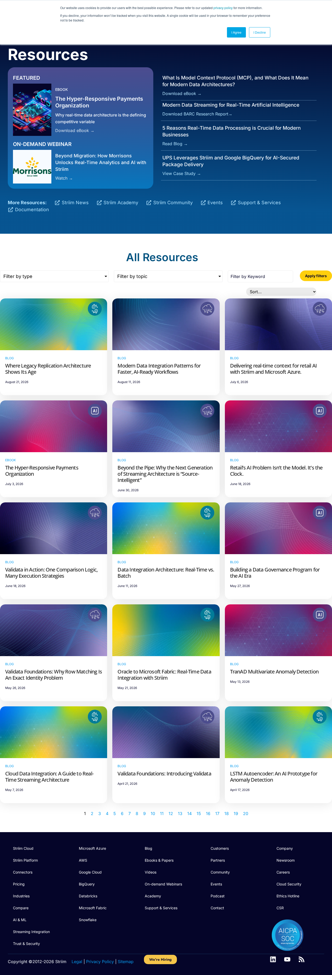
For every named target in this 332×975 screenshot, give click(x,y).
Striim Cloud (23, 848)
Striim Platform (25, 860)
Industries (21, 896)
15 (199, 813)
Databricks (88, 896)
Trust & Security (26, 943)
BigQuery (87, 884)
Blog (148, 848)
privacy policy (223, 7)
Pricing (19, 884)
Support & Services (161, 908)
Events (216, 884)
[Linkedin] (273, 959)
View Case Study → (181, 173)
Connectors (22, 872)
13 (180, 813)
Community (220, 872)
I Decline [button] (259, 32)
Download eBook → (74, 130)
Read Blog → (175, 143)
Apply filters (316, 276)
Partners (218, 860)
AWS (83, 860)
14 (189, 813)
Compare (21, 908)
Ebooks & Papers (159, 860)
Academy (153, 896)
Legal (77, 961)
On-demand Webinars (163, 884)
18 (226, 813)
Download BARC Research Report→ (197, 113)
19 (236, 813)
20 (245, 813)
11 (162, 813)
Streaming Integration (31, 931)
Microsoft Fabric (93, 908)
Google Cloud (90, 872)
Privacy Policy (100, 961)
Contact (217, 908)
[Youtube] (287, 959)
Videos (150, 872)
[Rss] (301, 959)
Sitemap (126, 961)
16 (208, 813)
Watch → (64, 178)
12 (171, 813)
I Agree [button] (236, 32)
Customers (220, 848)
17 (217, 813)
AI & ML (19, 920)
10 (153, 813)
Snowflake (87, 920)
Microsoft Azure (92, 848)
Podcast (218, 896)
